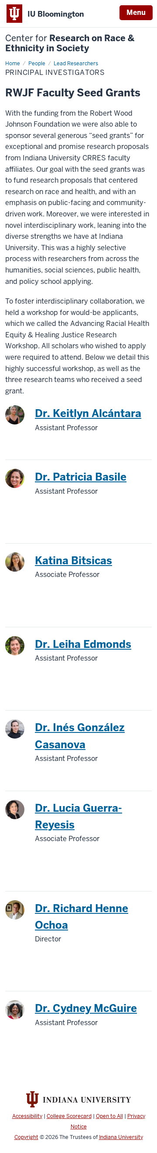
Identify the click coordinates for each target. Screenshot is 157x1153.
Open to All (109, 1116)
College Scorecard (69, 1116)
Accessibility (27, 1116)
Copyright (26, 1137)
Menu (136, 12)
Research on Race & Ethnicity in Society (69, 43)
